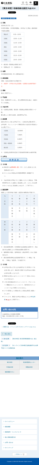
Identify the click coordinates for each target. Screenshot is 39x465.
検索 (27, 3)
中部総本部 (9, 367)
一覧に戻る (7, 334)
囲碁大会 (4, 18)
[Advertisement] (19, 396)
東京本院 (12, 18)
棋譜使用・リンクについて (13, 432)
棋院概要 (7, 426)
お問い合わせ (9, 442)
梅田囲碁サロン (9, 372)
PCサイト (23, 3)
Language (31, 3)
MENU (36, 3)
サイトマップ (9, 447)
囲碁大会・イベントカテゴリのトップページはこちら (19, 327)
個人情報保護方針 (10, 437)
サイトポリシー (9, 421)
